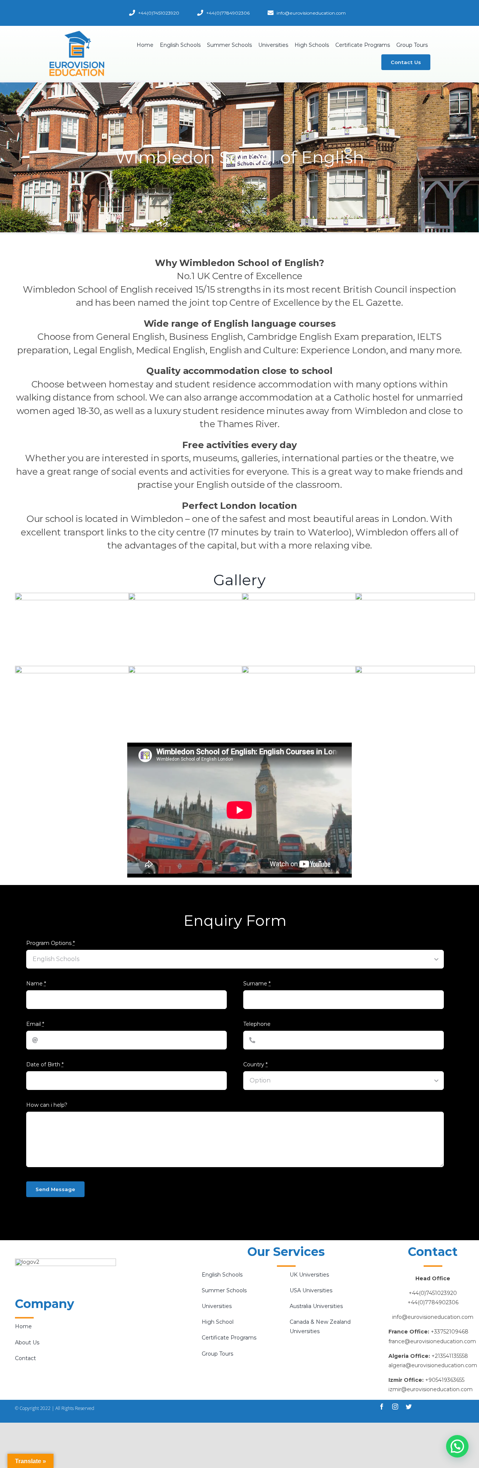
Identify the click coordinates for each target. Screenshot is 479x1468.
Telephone (257, 1024)
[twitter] (409, 1407)
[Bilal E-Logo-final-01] (77, 32)
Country (255, 1064)
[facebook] (382, 1407)
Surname (257, 983)
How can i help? (46, 1105)
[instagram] (395, 1407)
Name (36, 983)
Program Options (50, 943)
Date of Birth (45, 1064)
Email (35, 1024)
